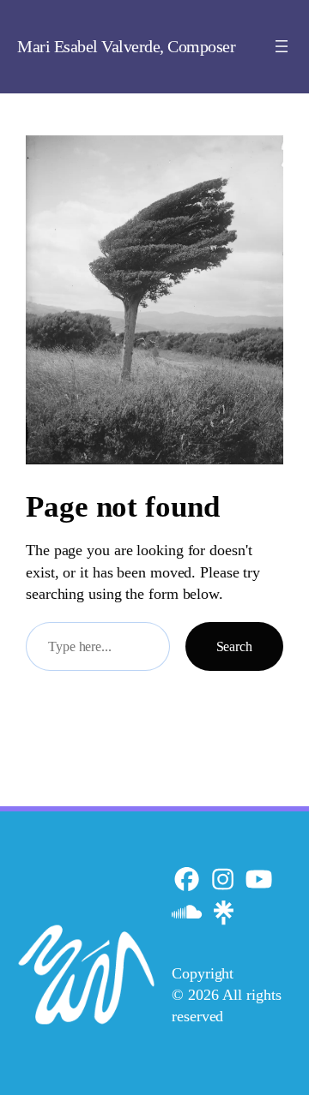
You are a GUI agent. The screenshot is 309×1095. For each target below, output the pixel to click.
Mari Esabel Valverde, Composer (126, 46)
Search (234, 646)
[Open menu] (281, 46)
